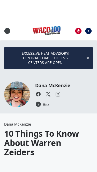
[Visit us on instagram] (58, 94)
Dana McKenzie (52, 85)
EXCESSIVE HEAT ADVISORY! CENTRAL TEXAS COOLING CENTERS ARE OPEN (45, 58)
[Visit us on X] (48, 94)
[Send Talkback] (78, 31)
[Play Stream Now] (88, 31)
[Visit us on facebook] (38, 94)
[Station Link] (47, 30)
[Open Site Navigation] (7, 31)
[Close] (88, 58)
